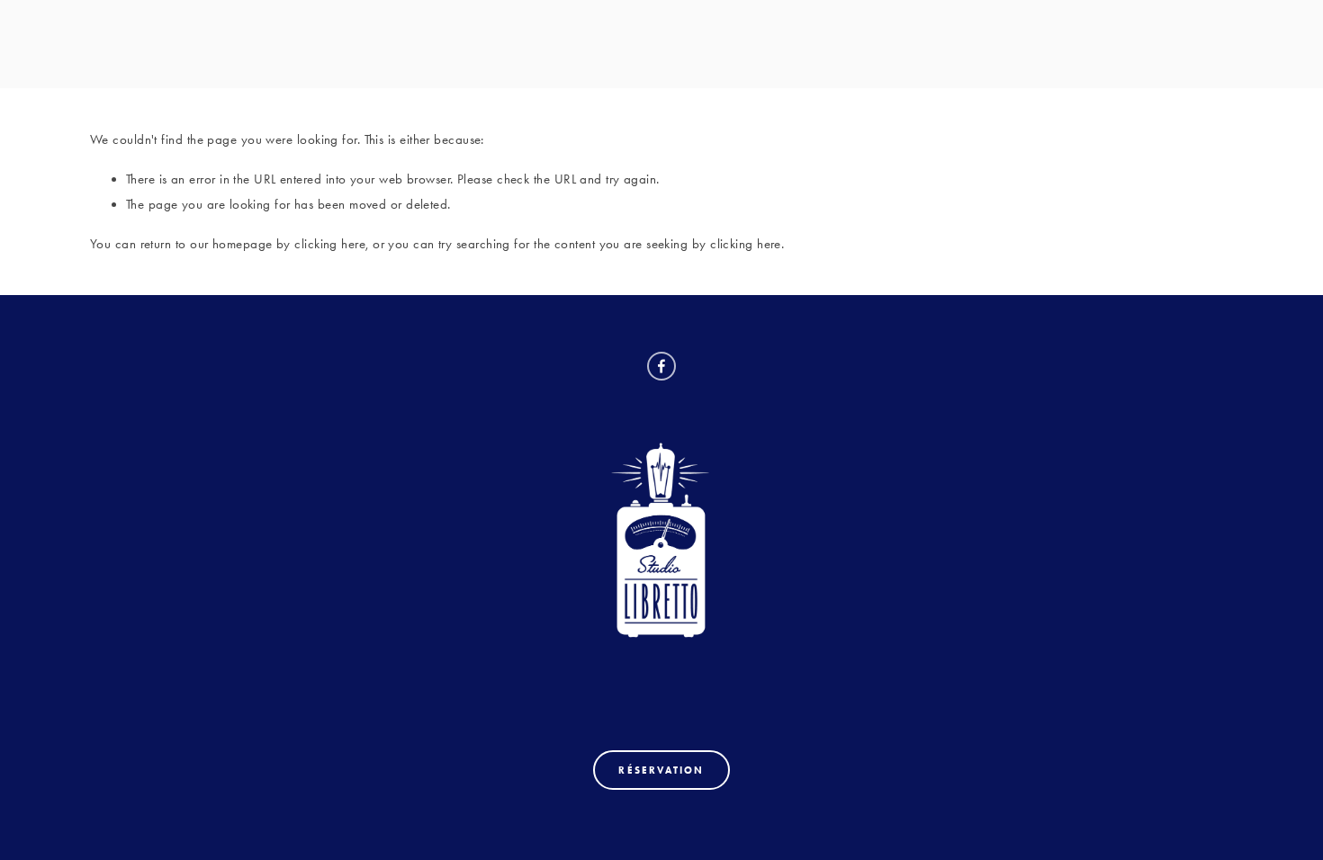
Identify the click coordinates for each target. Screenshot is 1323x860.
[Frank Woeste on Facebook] (661, 366)
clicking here (329, 244)
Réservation (661, 770)
